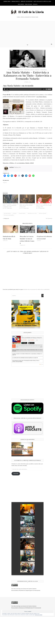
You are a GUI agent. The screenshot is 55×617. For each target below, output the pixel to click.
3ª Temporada (12, 69)
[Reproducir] (4, 89)
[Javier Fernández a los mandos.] (27, 521)
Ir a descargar (6, 91)
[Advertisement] (27, 32)
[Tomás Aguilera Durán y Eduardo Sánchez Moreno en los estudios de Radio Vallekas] (27, 567)
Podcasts (35, 4)
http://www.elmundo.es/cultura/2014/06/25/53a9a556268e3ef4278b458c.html (30, 130)
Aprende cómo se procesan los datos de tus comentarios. (36, 289)
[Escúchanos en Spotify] (27, 408)
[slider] (49, 89)
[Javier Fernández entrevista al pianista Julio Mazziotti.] (27, 509)
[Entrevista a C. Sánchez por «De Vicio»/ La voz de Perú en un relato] (44, 198)
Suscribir (15, 473)
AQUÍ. (28, 118)
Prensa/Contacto (16, 1)
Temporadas (43, 69)
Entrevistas (19, 69)
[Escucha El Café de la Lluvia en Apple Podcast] (27, 428)
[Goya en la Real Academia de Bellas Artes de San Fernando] (27, 198)
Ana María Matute (7, 213)
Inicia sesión (21, 4)
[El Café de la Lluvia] (27, 12)
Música (32, 69)
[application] (27, 89)
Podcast (37, 69)
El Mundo (14, 213)
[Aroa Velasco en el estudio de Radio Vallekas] (27, 532)
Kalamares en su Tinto (32, 213)
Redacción (17, 167)
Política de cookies (38, 614)
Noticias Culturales (42, 213)
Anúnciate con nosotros (27, 1)
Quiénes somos (7, 1)
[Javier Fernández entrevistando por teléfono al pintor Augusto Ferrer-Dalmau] (27, 544)
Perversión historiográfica (9, 215)
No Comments (49, 218)
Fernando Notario (22, 213)
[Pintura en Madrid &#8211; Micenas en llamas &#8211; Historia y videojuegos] (10, 198)
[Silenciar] (46, 89)
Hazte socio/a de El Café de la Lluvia (42, 1)
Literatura (27, 69)
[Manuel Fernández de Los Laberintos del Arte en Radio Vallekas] (27, 555)
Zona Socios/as (28, 4)
